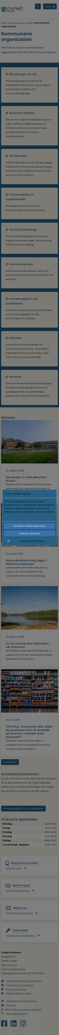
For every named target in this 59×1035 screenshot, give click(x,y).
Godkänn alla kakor (30, 533)
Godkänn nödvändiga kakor (30, 526)
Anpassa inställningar (32, 541)
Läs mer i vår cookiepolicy (18, 517)
